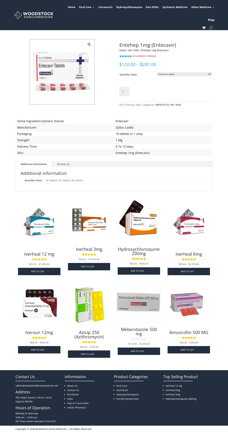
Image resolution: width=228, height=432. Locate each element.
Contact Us (73, 390)
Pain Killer (152, 7)
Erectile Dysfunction (127, 398)
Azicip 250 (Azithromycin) (89, 334)
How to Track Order (78, 403)
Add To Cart (37, 271)
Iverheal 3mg (89, 249)
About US (72, 385)
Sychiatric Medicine (175, 7)
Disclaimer (73, 394)
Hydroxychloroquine (129, 7)
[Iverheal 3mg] (89, 243)
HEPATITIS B (162, 104)
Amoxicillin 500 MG (188, 332)
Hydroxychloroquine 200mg (139, 251)
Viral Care (85, 7)
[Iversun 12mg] (39, 326)
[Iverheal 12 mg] (39, 248)
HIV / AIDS (133, 50)
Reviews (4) (63, 164)
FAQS (70, 398)
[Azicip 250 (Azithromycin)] (89, 326)
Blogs (211, 19)
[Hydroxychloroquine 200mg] (139, 243)
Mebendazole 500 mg (139, 331)
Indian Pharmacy (76, 407)
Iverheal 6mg (189, 254)
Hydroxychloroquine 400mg (181, 398)
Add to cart (144, 91)
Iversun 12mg (39, 332)
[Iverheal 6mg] (188, 248)
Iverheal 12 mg (39, 254)
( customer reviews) (144, 56)
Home (71, 7)
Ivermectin (105, 7)
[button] (89, 44)
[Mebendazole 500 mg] (139, 323)
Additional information (34, 164)
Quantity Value (128, 74)
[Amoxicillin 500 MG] (188, 326)
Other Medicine (201, 7)
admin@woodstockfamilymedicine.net (37, 385)
